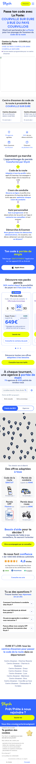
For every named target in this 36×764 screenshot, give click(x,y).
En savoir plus (7, 120)
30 (25, 308)
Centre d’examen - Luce (18, 673)
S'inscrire (26, 3)
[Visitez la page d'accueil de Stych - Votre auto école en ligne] (6, 4)
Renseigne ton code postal (14, 326)
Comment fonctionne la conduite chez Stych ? (16, 603)
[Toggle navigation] (33, 4)
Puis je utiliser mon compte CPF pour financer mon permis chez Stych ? (15, 628)
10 (12, 308)
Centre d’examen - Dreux (18, 668)
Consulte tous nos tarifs (18, 362)
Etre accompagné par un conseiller (18, 544)
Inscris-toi (16, 334)
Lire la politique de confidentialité (10, 756)
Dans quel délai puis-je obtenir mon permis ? (14, 611)
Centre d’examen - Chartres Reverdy (18, 661)
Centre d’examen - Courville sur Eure (18, 681)
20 (19, 307)
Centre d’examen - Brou (18, 678)
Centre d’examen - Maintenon (18, 676)
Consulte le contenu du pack (16, 341)
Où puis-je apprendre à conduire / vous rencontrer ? (16, 619)
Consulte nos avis (18, 577)
